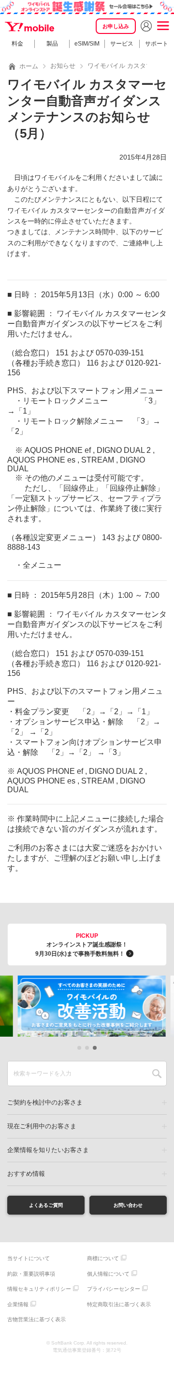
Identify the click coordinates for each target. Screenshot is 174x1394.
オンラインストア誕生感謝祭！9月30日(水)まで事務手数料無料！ (81, 944)
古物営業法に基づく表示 (36, 1319)
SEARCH (157, 1073)
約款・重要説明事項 (31, 1274)
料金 (17, 43)
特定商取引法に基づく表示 (119, 1304)
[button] (79, 1048)
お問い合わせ (128, 1205)
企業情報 (18, 1304)
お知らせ (62, 65)
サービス (121, 43)
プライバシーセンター (113, 1289)
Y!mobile (30, 27)
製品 (52, 43)
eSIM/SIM (87, 43)
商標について (103, 1258)
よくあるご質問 (46, 1205)
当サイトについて (28, 1258)
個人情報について (108, 1274)
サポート (156, 43)
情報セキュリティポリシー (39, 1289)
